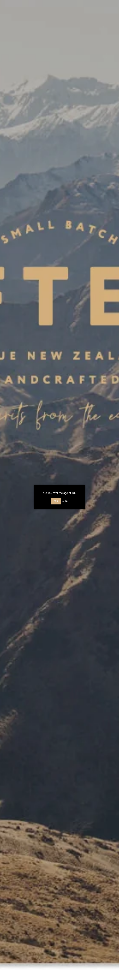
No (66, 501)
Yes (56, 501)
